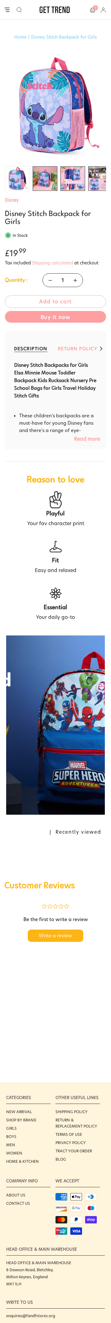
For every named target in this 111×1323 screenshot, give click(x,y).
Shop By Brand (21, 1120)
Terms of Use (69, 1134)
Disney (12, 200)
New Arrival (19, 1111)
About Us (15, 1195)
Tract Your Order (74, 1151)
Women (14, 1153)
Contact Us (18, 1203)
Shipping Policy (72, 1111)
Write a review (55, 935)
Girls (11, 1128)
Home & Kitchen (22, 1161)
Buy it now (56, 317)
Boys (11, 1136)
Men (10, 1144)
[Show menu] (7, 10)
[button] (19, 10)
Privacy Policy (71, 1142)
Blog (61, 1159)
